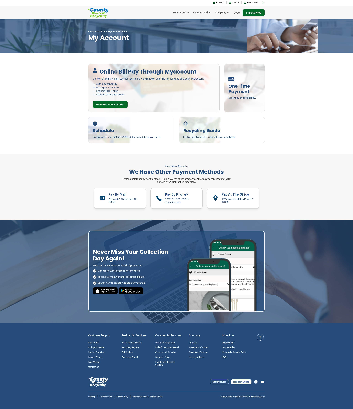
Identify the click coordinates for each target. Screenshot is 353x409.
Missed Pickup (95, 357)
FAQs (225, 357)
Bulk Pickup (127, 352)
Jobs (237, 12)
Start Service (253, 12)
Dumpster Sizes (163, 357)
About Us (193, 342)
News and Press (197, 357)
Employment (228, 342)
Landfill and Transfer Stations (165, 363)
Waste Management (165, 342)
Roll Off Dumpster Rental (167, 347)
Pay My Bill (93, 342)
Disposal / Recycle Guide (234, 352)
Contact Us (93, 367)
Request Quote (241, 382)
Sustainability (228, 347)
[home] (98, 13)
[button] (181, 12)
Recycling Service (130, 347)
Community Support (198, 352)
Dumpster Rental (130, 357)
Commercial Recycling (166, 352)
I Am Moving (94, 362)
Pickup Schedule (96, 347)
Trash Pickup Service (132, 342)
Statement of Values (198, 347)
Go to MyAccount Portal (110, 104)
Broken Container (96, 352)
